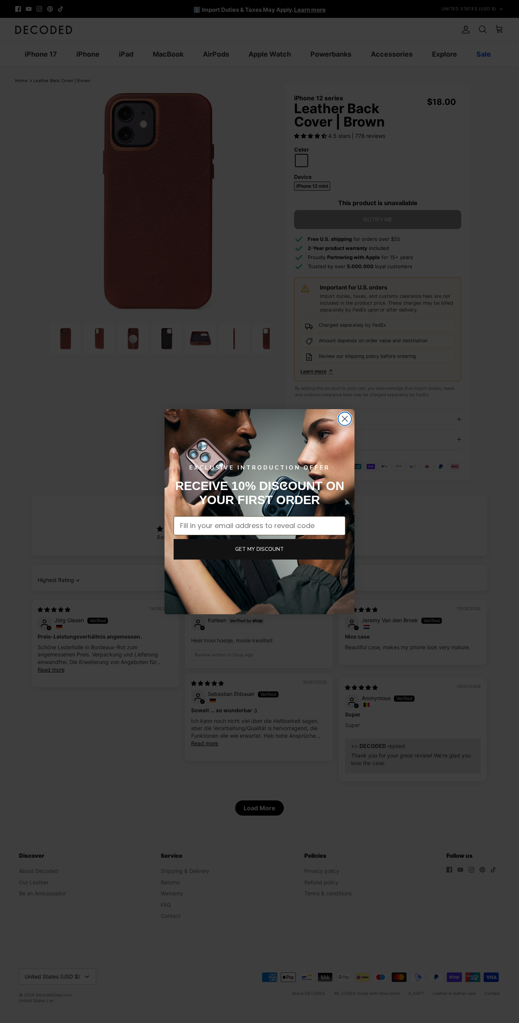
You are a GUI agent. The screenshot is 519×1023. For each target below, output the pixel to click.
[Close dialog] (344, 418)
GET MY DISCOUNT (259, 549)
